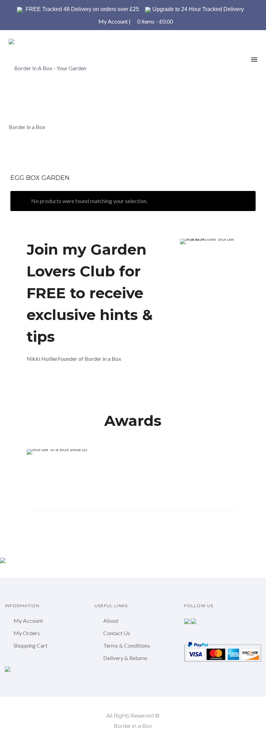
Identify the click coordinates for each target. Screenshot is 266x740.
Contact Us (116, 633)
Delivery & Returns (125, 658)
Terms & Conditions (126, 645)
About (110, 620)
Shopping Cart (30, 645)
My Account (113, 21)
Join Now (50, 383)
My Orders (27, 633)
